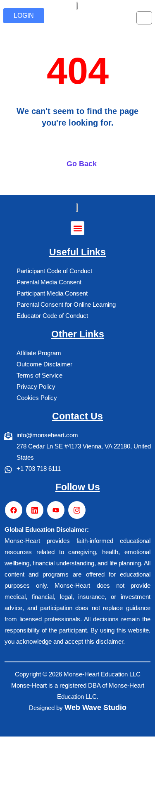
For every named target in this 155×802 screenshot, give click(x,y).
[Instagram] (77, 510)
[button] (77, 228)
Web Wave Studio (95, 707)
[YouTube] (55, 510)
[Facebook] (13, 510)
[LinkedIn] (34, 510)
